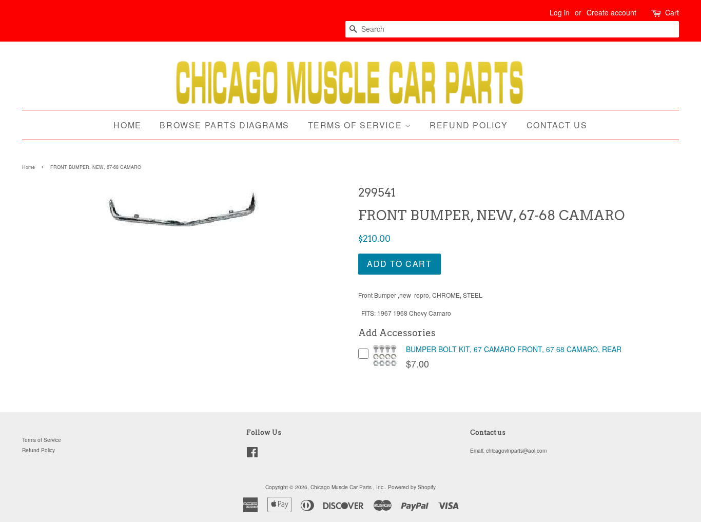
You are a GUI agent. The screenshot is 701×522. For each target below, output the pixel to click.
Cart (672, 12)
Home (127, 125)
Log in (560, 12)
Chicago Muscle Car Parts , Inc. (347, 487)
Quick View (385, 365)
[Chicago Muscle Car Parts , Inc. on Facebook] (252, 454)
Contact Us (557, 125)
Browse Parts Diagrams (224, 125)
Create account (611, 12)
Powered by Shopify (412, 487)
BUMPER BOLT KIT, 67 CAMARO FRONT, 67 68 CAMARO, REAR (513, 349)
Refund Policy (469, 125)
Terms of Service (356, 125)
